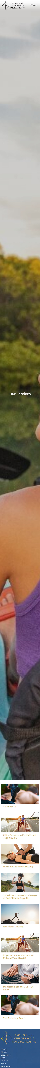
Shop (3, 1063)
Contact (4, 1061)
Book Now (5, 1066)
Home (4, 1049)
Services (5, 1055)
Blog (3, 1058)
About (4, 1052)
